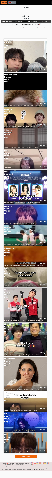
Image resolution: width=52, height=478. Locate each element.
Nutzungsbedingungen (9, 464)
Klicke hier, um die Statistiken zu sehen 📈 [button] (26, 24)
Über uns (11, 466)
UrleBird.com (11, 463)
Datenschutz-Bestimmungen (22, 463)
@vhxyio (43, 69)
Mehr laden (26, 456)
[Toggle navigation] (50, 2)
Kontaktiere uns (19, 464)
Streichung (4, 466)
